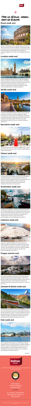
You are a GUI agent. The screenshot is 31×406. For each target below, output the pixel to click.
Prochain (27, 353)
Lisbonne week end (9, 220)
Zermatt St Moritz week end (13, 286)
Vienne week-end (8, 153)
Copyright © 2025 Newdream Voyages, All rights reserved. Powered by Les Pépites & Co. (15, 403)
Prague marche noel (10, 253)
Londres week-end (9, 56)
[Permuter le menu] (15, 12)
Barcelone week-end (10, 124)
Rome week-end (8, 23)
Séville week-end (8, 90)
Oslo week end (7, 320)
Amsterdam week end (10, 187)
